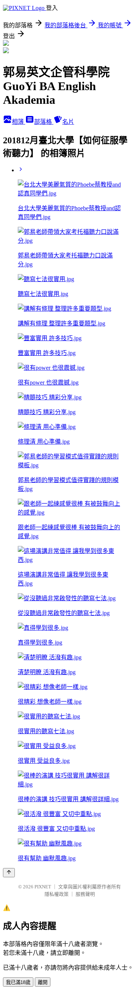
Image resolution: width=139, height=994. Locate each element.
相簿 (18, 122)
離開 (42, 982)
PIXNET (42, 886)
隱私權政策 (56, 894)
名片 (68, 122)
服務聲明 (85, 894)
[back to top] (9, 872)
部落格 (43, 122)
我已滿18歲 (18, 982)
